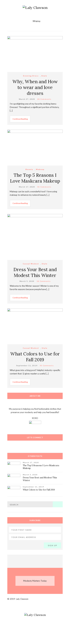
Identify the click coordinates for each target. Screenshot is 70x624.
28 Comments (44, 99)
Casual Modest (31, 264)
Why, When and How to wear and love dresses (35, 87)
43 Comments (47, 365)
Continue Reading (20, 119)
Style (44, 76)
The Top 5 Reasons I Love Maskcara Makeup (35, 178)
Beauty (29, 169)
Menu (36, 21)
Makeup (40, 169)
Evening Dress (31, 76)
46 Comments (44, 187)
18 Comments (44, 281)
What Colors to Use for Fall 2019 (35, 357)
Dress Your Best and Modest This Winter (35, 272)
